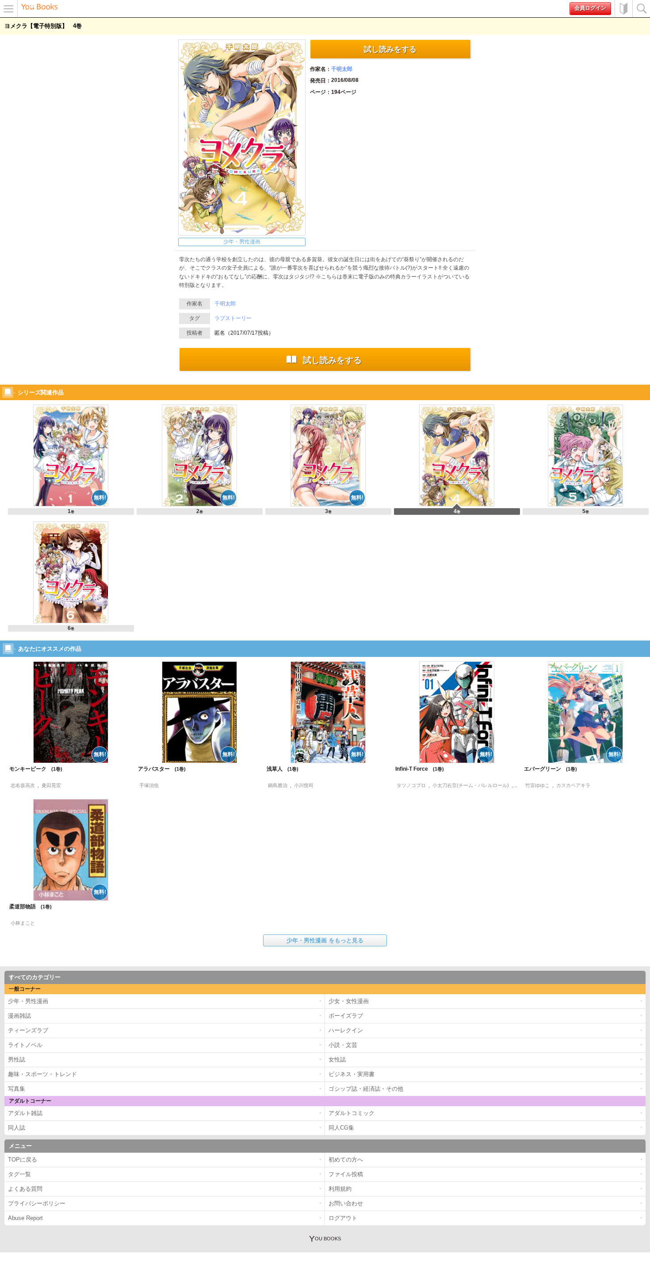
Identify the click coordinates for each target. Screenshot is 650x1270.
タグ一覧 (19, 1174)
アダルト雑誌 (25, 1113)
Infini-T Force (416, 769)
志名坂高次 (23, 785)
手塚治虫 (149, 785)
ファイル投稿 (346, 1174)
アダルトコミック (352, 1113)
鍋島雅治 (277, 785)
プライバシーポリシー (36, 1203)
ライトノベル (25, 1045)
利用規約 (340, 1188)
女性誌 (337, 1059)
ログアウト (343, 1218)
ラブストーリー (233, 318)
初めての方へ (623, 8)
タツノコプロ (411, 785)
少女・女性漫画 (349, 1001)
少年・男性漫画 (241, 242)
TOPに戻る (22, 1159)
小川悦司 (304, 785)
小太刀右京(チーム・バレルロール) (470, 785)
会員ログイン (590, 8)
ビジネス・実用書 (352, 1074)
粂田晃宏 (51, 785)
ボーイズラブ (346, 1015)
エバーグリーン (547, 769)
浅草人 (279, 769)
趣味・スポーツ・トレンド (42, 1074)
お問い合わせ (346, 1203)
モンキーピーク (32, 769)
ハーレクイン (346, 1030)
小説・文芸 (343, 1045)
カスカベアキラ (573, 785)
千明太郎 (341, 69)
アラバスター (158, 769)
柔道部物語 (27, 906)
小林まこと (23, 923)
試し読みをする (390, 49)
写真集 (16, 1088)
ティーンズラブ (28, 1030)
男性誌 (16, 1059)
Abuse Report (25, 1218)
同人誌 (16, 1127)
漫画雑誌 (19, 1015)
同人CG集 (341, 1127)
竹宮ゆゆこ (537, 785)
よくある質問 (25, 1188)
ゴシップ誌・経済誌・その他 (366, 1088)
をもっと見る (325, 940)
